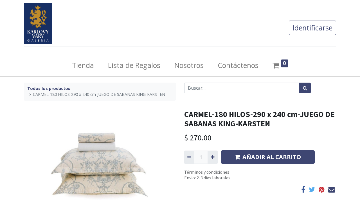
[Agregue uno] (212, 157)
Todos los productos (48, 88)
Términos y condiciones (206, 172)
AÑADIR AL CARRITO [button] (271, 157)
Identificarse (312, 27)
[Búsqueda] (305, 88)
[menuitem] (83, 65)
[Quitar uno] (189, 157)
